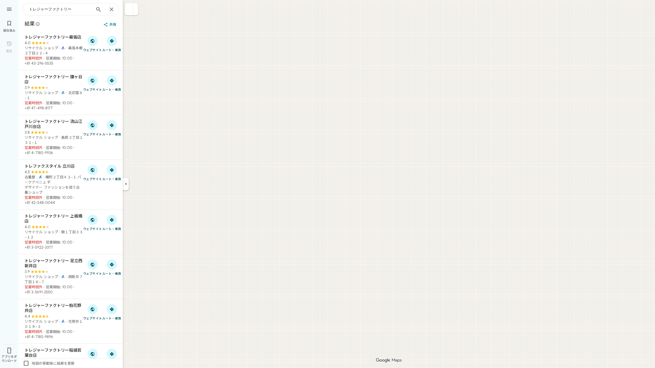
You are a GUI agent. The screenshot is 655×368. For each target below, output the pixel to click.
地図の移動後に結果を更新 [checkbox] (49, 363)
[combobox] (60, 9)
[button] (129, 9)
